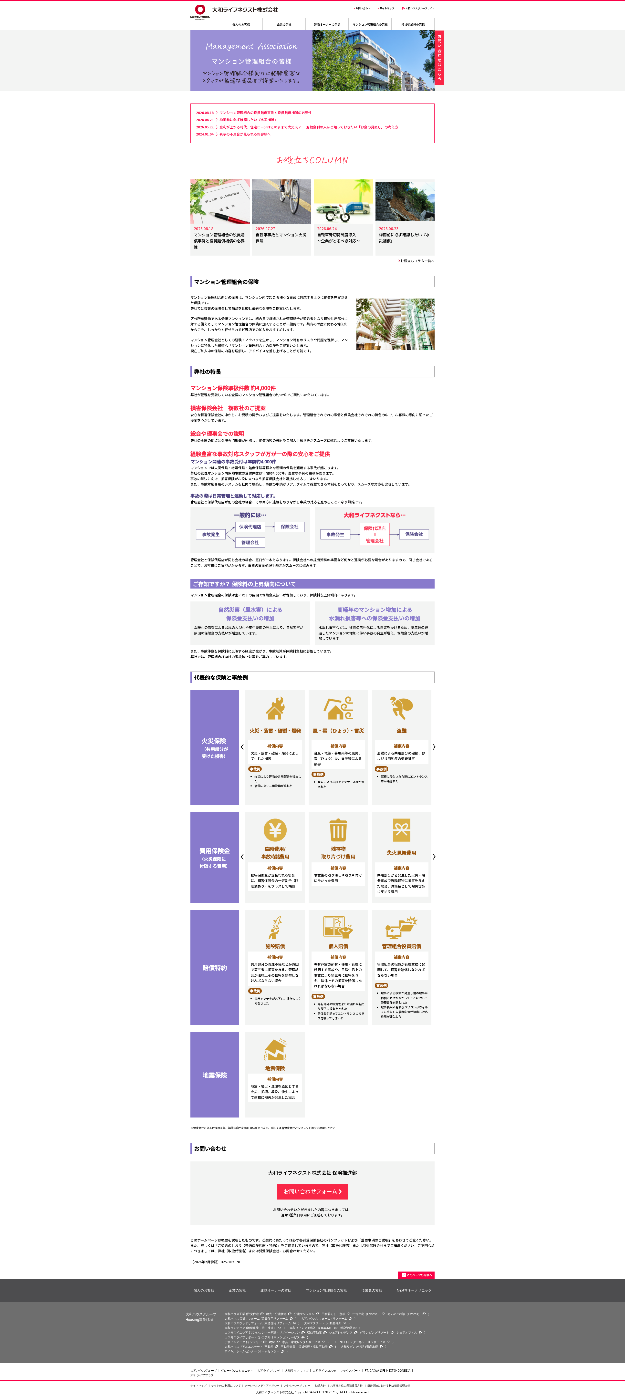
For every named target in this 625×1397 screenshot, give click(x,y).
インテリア (254, 1342)
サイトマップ (198, 1385)
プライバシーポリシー (297, 1385)
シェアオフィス (406, 1332)
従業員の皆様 (372, 1290)
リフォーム (340, 1318)
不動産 (269, 1347)
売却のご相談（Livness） (404, 1314)
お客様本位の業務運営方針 (346, 1385)
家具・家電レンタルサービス (301, 1342)
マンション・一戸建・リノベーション (275, 1332)
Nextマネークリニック (414, 1290)
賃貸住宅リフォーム (275, 1318)
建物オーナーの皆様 (275, 1290)
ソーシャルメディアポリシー (262, 1385)
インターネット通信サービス (366, 1342)
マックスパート (350, 1370)
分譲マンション (304, 1314)
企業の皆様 (237, 1290)
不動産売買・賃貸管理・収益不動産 (304, 1347)
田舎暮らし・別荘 (333, 1314)
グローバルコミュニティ (237, 1370)
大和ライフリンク (269, 1370)
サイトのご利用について (226, 1385)
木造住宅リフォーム (278, 1323)
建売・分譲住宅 (276, 1314)
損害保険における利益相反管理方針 (388, 1385)
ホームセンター (269, 1351)
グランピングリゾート (374, 1332)
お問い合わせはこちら (439, 57)
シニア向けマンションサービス (279, 1337)
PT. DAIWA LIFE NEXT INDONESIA (387, 1370)
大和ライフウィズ (296, 1370)
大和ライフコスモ (324, 1370)
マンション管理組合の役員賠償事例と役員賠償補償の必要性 (267, 112)
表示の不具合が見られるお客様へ (245, 134)
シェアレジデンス (341, 1332)
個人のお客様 (204, 1290)
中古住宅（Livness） (366, 1314)
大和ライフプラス (202, 1375)
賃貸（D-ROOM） (321, 1328)
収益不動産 (314, 1332)
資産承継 (372, 1347)
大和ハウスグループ (203, 1370)
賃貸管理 (346, 1328)
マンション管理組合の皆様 (326, 1290)
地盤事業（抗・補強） (261, 1328)
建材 (272, 1342)
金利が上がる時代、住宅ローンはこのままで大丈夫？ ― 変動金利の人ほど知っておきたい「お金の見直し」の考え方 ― (310, 126)
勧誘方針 (320, 1385)
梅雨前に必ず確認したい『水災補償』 (248, 119)
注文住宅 (253, 1314)
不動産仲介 (334, 1323)
